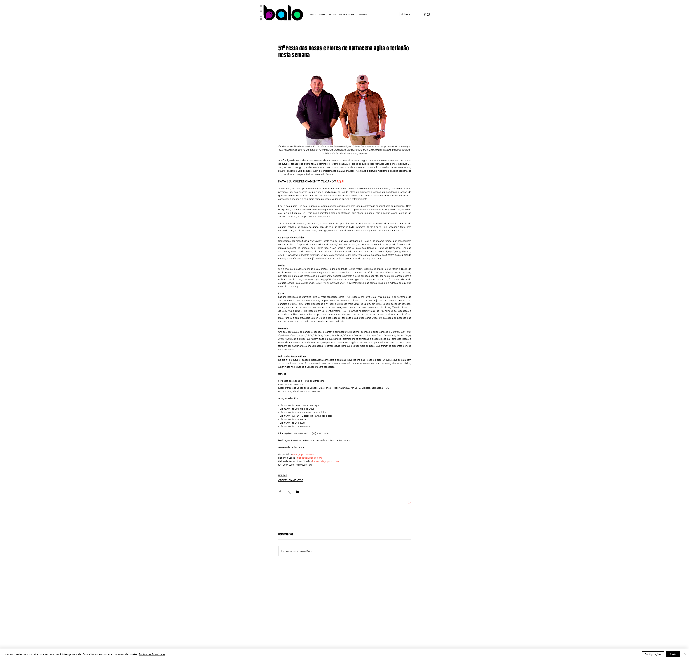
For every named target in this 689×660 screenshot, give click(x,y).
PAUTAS (282, 475)
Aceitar (673, 654)
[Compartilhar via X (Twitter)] (288, 492)
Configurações (653, 654)
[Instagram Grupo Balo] (428, 14)
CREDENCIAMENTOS (290, 480)
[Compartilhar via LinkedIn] (297, 492)
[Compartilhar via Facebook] (280, 492)
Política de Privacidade (152, 654)
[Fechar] (685, 654)
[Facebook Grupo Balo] (424, 14)
